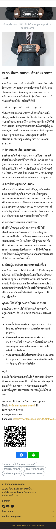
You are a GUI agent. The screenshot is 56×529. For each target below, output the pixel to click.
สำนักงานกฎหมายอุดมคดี (38, 24)
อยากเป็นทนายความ (28, 13)
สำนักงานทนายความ (34, 473)
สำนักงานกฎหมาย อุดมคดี (22, 405)
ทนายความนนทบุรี (27, 464)
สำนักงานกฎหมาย (12, 473)
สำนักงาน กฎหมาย (12, 468)
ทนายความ (9, 464)
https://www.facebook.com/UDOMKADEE (34, 418)
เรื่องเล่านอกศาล (27, 28)
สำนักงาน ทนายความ (35, 468)
